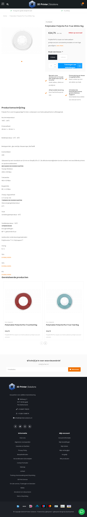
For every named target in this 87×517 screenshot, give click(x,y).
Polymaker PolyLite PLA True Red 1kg (21, 325)
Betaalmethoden (22, 454)
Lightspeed (48, 512)
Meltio (23, 488)
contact (22, 471)
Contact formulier (22, 463)
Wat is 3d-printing (22, 496)
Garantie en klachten (22, 446)
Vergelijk (64, 454)
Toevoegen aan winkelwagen (70, 65)
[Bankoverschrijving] (24, 506)
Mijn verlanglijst (64, 450)
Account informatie (64, 438)
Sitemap (22, 467)
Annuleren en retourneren (22, 492)
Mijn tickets (64, 446)
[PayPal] (62, 506)
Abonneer (75, 369)
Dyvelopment (70, 512)
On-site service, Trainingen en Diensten (22, 484)
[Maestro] (43, 506)
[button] (21, 61)
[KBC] (37, 506)
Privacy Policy (22, 450)
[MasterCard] (50, 506)
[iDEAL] (30, 506)
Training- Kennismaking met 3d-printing (22, 475)
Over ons (23, 438)
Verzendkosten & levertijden (22, 459)
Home (5, 16)
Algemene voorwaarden (22, 442)
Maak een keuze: (55, 52)
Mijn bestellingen (64, 442)
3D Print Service (23, 479)
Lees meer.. (60, 46)
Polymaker (49, 22)
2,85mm (63, 57)
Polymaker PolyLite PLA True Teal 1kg (62, 325)
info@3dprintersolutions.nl (23, 418)
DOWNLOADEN (6, 257)
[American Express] (18, 506)
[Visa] (69, 506)
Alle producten (64, 459)
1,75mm (52, 57)
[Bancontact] (56, 506)
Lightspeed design (58, 512)
